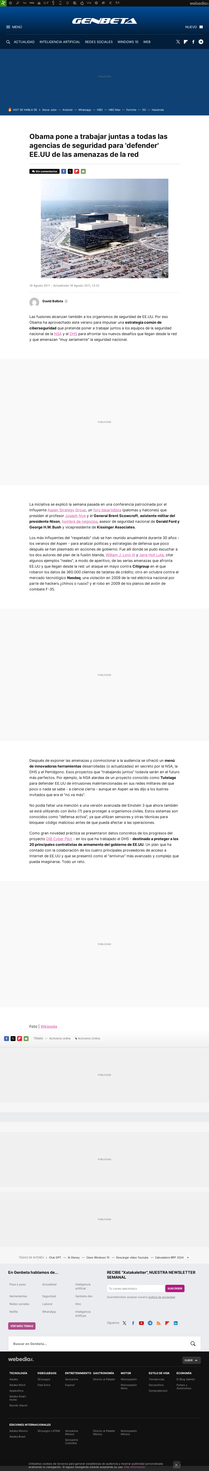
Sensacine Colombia (71, 1441)
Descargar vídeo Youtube (132, 1257)
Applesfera (16, 1390)
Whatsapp (84, 109)
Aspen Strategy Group (67, 510)
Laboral (47, 1304)
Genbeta (104, 21)
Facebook (193, 41)
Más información (134, 1467)
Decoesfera (156, 1385)
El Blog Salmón (186, 1379)
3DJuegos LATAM (48, 1430)
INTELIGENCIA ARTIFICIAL (60, 42)
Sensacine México (71, 1432)
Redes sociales (19, 1304)
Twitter (178, 41)
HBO (100, 109)
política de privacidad (161, 1297)
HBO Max (114, 109)
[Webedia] (20, 1359)
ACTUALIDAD (24, 42)
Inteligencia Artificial (83, 1313)
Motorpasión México (129, 1432)
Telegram (200, 41)
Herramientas (18, 1296)
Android (67, 109)
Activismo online (60, 1038)
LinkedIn (175, 1322)
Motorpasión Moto (129, 1386)
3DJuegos (43, 1379)
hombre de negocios (79, 521)
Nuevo (191, 27)
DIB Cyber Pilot (59, 839)
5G (144, 109)
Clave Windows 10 (98, 1257)
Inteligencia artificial (83, 1286)
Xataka (13, 1379)
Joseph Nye (75, 516)
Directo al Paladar (104, 1379)
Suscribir (175, 1288)
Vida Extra (43, 1385)
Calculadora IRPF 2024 (169, 1257)
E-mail (83, 171)
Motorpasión (129, 1379)
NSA (58, 334)
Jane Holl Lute (151, 555)
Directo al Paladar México (104, 1432)
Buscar (193, 1343)
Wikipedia (49, 1026)
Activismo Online (89, 1038)
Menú (17, 27)
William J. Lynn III (120, 555)
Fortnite (131, 109)
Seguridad (49, 1296)
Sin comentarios (46, 171)
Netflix (13, 1311)
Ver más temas (21, 1326)
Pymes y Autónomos (184, 1386)
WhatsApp (49, 1311)
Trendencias (156, 1379)
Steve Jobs (49, 109)
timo (78, 1304)
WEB (146, 42)
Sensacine (71, 1379)
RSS (158, 1322)
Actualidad (49, 1284)
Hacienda (158, 109)
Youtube (141, 1322)
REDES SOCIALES (99, 42)
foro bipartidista (107, 510)
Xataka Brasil (17, 1436)
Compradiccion (158, 1390)
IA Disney (74, 1257)
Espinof (70, 1385)
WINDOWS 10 (128, 42)
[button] (54, 301)
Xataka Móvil (17, 1385)
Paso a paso (17, 1284)
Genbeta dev (84, 1296)
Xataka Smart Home (17, 1398)
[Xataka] (3, 3)
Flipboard (185, 41)
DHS (73, 334)
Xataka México (18, 1430)
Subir (189, 1360)
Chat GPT (55, 1257)
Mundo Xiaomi (18, 1405)
